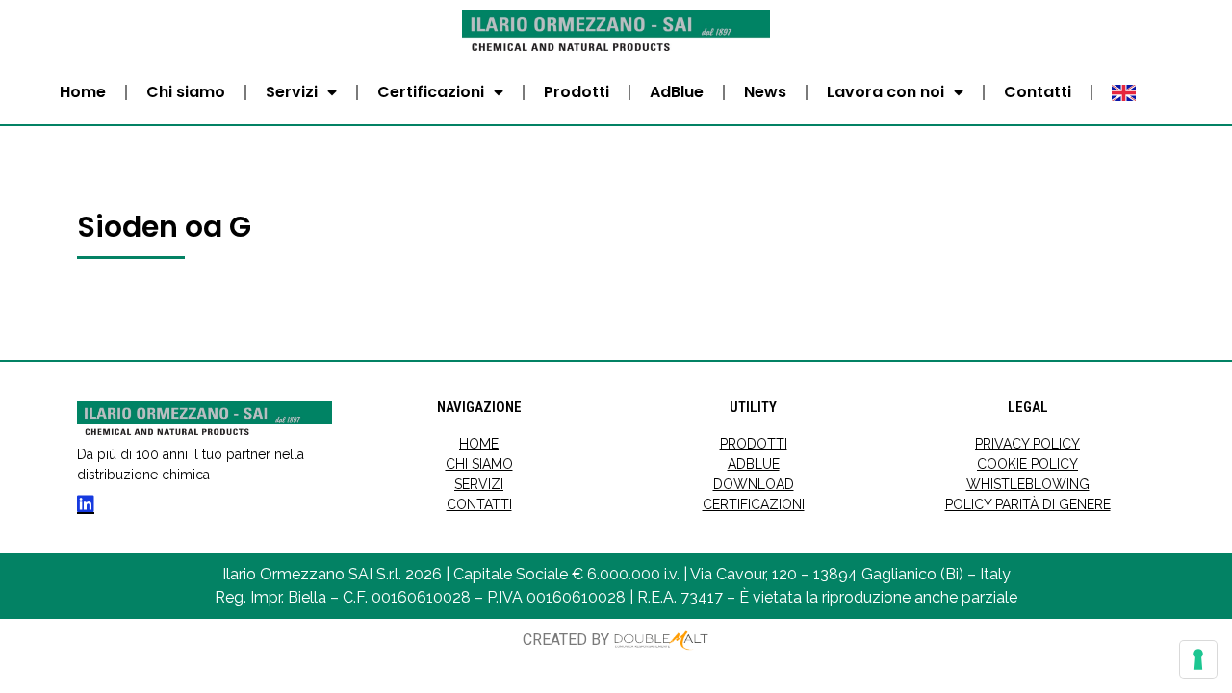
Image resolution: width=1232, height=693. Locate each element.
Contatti (1037, 92)
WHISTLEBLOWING (1028, 484)
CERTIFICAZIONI (754, 504)
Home (83, 92)
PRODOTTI (753, 443)
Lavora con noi (885, 92)
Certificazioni (430, 92)
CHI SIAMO (479, 464)
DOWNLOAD (753, 484)
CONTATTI (479, 504)
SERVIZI (478, 484)
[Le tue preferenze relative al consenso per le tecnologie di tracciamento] (1198, 659)
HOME (479, 443)
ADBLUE (754, 464)
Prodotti (576, 92)
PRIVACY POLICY (1027, 443)
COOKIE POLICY (1027, 464)
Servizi (292, 92)
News (765, 92)
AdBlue (677, 92)
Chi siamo (185, 92)
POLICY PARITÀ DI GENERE (1028, 504)
